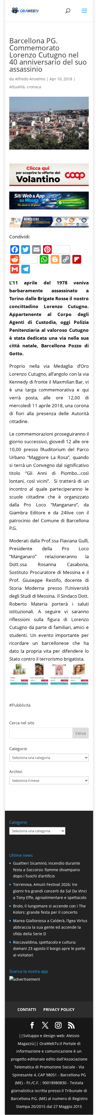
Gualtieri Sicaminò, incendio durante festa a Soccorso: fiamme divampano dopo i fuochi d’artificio (46, 870)
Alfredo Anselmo (30, 78)
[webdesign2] (49, 207)
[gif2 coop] (49, 182)
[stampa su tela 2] (49, 680)
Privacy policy (59, 1009)
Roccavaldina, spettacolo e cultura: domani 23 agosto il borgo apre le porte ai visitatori (49, 949)
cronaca (34, 86)
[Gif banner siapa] (49, 223)
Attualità (17, 86)
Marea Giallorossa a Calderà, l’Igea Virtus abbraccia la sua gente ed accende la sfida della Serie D (50, 927)
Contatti (26, 1009)
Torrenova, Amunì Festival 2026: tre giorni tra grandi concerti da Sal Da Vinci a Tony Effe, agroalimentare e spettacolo (50, 891)
